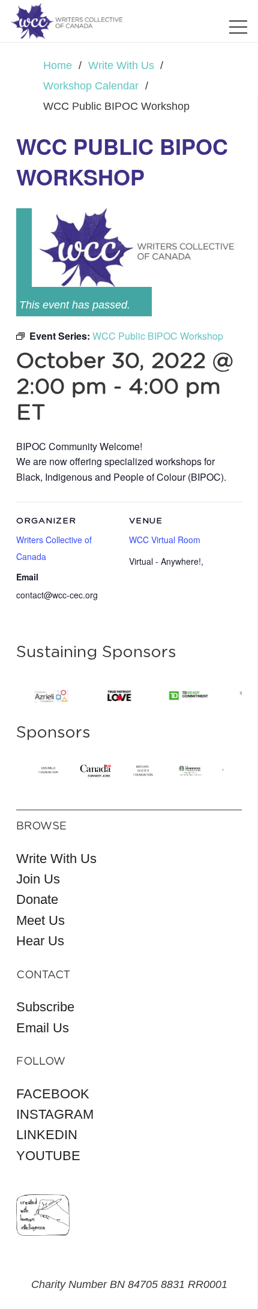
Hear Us (40, 940)
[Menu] (238, 27)
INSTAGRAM (55, 1114)
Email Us (42, 1027)
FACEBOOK (52, 1093)
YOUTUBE (48, 1155)
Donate (37, 899)
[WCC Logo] (66, 21)
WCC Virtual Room (164, 540)
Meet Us (40, 920)
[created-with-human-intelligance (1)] (43, 1215)
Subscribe (45, 1006)
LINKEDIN (46, 1134)
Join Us (38, 878)
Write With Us (56, 858)
